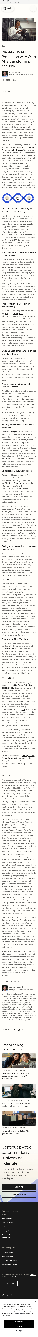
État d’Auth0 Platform (9, 1264)
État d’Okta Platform (9, 1260)
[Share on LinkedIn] (19, 1030)
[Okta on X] (7, 1295)
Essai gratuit (6, 1231)
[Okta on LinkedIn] (11, 1295)
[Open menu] (33, 8)
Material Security (13, 483)
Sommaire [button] (6, 92)
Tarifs (3, 1227)
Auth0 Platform (7, 1223)
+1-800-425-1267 (12, 1277)
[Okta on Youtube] (3, 1295)
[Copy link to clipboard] (15, 1030)
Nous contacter (7, 1256)
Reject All (19, 1326)
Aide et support (7, 1252)
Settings (19, 1330)
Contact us (10, 1283)
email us (33, 1274)
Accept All (19, 1322)
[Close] (36, 1301)
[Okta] (8, 8)
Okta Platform (7, 1219)
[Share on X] (22, 1030)
